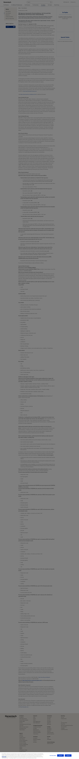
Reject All (60, 755)
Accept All (68, 755)
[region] (39, 755)
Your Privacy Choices (53, 755)
